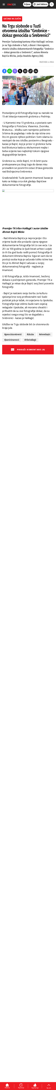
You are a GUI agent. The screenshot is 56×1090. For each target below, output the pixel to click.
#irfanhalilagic (30, 339)
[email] (25, 71)
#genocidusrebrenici (13, 334)
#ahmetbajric (44, 334)
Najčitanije (35, 1088)
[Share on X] (20, 71)
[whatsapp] (9, 71)
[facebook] (4, 71)
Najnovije (21, 1088)
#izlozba (30, 334)
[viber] (15, 71)
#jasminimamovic (11, 339)
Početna (7, 1088)
